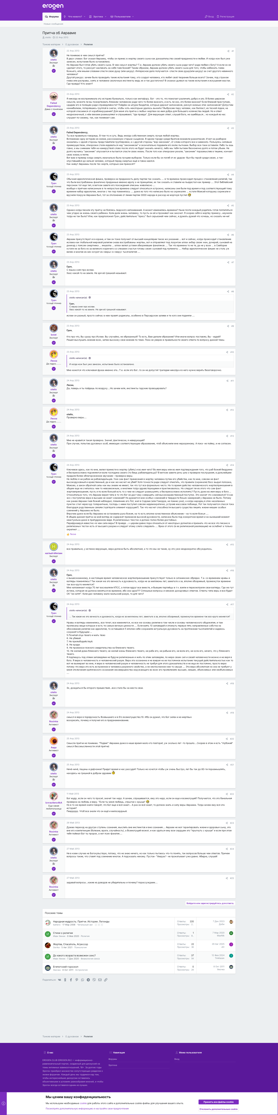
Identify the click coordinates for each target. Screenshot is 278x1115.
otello (48, 37)
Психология (80, 947)
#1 (233, 51)
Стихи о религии (63, 932)
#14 (232, 465)
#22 (232, 794)
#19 (232, 712)
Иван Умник (59, 936)
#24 (232, 849)
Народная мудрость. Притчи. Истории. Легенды (81, 921)
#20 (232, 738)
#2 (232, 94)
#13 (232, 436)
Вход (176, 1059)
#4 (232, 174)
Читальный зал (85, 924)
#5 (232, 205)
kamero (56, 924)
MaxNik (220, 935)
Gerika (56, 947)
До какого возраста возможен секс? (74, 955)
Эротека (112, 1065)
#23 (232, 823)
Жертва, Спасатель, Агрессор (70, 944)
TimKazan (219, 958)
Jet (222, 947)
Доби (221, 924)
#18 (232, 683)
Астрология (81, 970)
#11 (232, 380)
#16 (232, 570)
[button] (84, 16)
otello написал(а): (78, 297)
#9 (232, 326)
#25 (232, 878)
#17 (232, 604)
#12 (232, 410)
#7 (233, 262)
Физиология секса (90, 958)
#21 (232, 764)
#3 (232, 128)
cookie (83, 1103)
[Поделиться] (228, 51)
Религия (85, 936)
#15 (232, 544)
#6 (232, 234)
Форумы (112, 1059)
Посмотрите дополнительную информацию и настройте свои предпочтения (87, 1108)
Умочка (56, 970)
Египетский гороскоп (65, 966)
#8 (232, 291)
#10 (232, 352)
